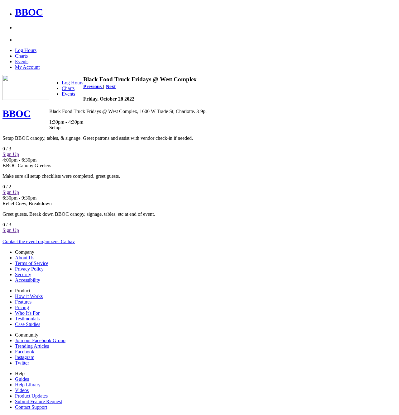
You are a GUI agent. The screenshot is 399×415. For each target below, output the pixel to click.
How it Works (29, 296)
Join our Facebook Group (40, 340)
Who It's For (27, 313)
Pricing (22, 307)
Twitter (22, 362)
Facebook (24, 351)
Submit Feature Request (38, 401)
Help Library (28, 384)
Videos (22, 390)
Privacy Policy (29, 268)
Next (111, 86)
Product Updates (31, 395)
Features (23, 301)
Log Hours (25, 50)
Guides (22, 379)
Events (21, 61)
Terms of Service (31, 263)
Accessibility (27, 280)
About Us (24, 257)
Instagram (24, 357)
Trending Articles (32, 346)
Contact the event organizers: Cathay (38, 241)
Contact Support (31, 407)
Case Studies (27, 324)
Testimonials (27, 318)
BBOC (29, 12)
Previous (93, 86)
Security (23, 274)
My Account (27, 67)
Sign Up (10, 154)
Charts (21, 56)
